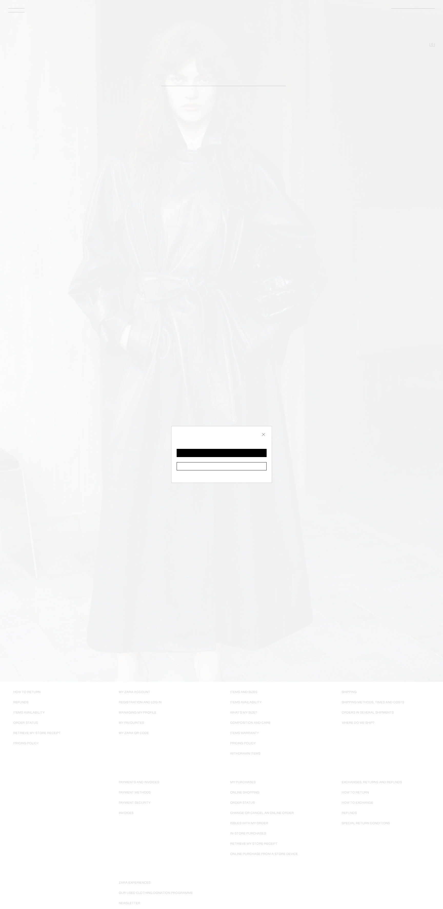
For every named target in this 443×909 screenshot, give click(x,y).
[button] (222, 453)
